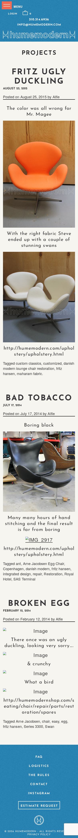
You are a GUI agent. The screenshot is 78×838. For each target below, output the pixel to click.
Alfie (56, 96)
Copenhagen (13, 568)
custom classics (28, 363)
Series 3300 (33, 726)
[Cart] (25, 13)
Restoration (53, 573)
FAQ (39, 757)
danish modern (38, 568)
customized (52, 363)
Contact (39, 784)
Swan (49, 726)
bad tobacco (39, 398)
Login (12, 14)
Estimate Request (39, 806)
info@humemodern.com (39, 24)
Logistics (39, 766)
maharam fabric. (30, 373)
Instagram (39, 793)
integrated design (17, 573)
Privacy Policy (39, 834)
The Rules (39, 775)
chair (46, 721)
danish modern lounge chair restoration (38, 366)
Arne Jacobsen (28, 721)
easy (55, 721)
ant (18, 563)
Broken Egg (39, 604)
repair (37, 573)
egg (64, 721)
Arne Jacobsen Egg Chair (43, 563)
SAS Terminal (24, 578)
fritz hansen (61, 568)
